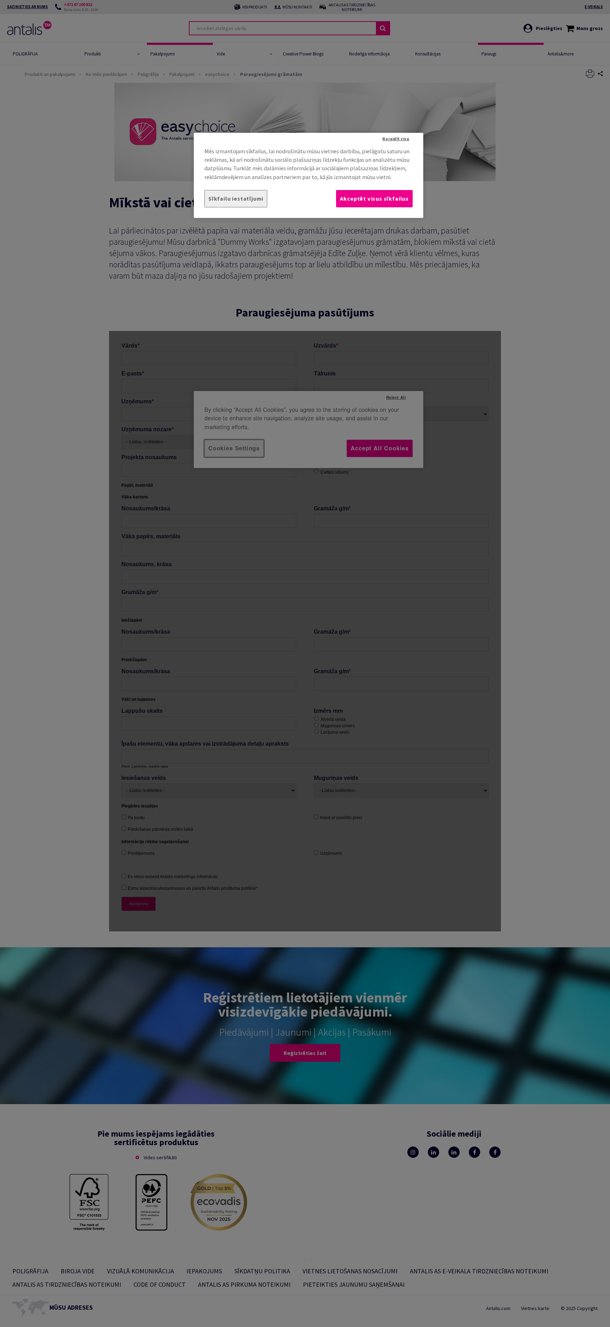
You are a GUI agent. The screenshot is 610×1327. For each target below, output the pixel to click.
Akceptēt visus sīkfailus (374, 198)
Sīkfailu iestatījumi (235, 198)
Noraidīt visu (395, 138)
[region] (308, 175)
